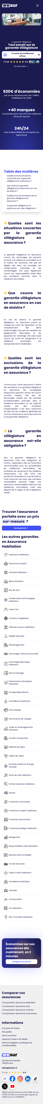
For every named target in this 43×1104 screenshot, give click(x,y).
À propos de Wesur (11, 1028)
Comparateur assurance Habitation (18, 1002)
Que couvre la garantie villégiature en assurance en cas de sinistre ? (22, 188)
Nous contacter (9, 1035)
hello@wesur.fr (9, 1068)
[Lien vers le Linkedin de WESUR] (28, 1079)
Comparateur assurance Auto (16, 1006)
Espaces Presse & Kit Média (14, 1039)
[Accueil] (9, 5)
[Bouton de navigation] (37, 5)
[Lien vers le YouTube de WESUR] (12, 1086)
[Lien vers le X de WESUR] (5, 1086)
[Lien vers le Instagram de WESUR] (20, 1079)
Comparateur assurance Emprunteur (19, 1013)
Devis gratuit (20, 528)
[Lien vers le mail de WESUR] (5, 1079)
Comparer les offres (21, 961)
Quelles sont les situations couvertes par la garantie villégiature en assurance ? (19, 178)
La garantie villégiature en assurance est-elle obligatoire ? (22, 207)
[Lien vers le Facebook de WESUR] (12, 1079)
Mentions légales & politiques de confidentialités (17, 1044)
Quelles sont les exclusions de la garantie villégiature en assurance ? (22, 198)
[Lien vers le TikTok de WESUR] (35, 1079)
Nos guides (7, 1032)
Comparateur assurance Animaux (18, 1010)
